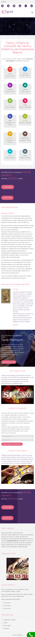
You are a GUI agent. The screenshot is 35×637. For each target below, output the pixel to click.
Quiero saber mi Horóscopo (12, 444)
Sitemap (6, 628)
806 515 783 (7, 198)
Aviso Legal (7, 625)
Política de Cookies (9, 620)
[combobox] (17, 436)
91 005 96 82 (7, 187)
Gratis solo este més (9, 362)
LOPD (5, 622)
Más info (15, 324)
